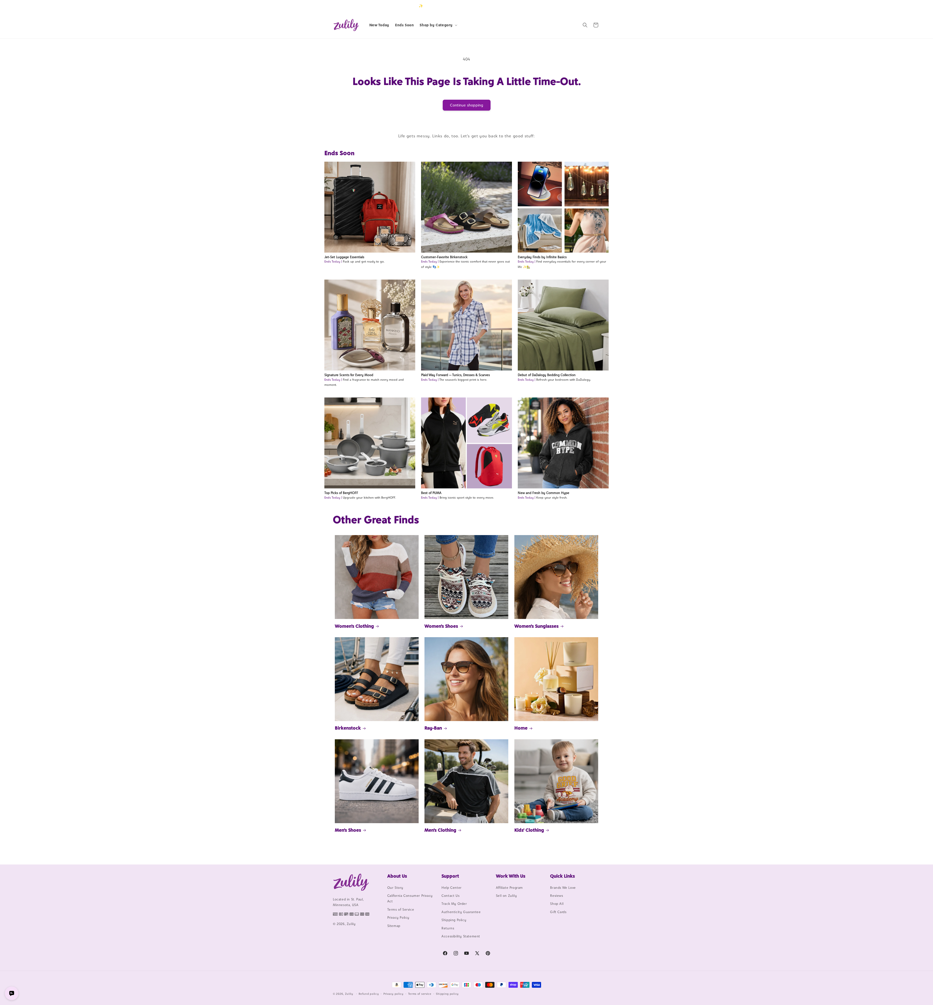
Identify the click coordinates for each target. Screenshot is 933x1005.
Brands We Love (563, 888)
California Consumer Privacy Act (410, 898)
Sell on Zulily (506, 896)
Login (577, 5)
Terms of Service (400, 909)
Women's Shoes (441, 626)
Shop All (556, 904)
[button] (438, 25)
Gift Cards (558, 912)
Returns (447, 928)
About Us (397, 876)
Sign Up (592, 5)
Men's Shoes (348, 830)
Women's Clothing (354, 626)
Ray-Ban (433, 728)
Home (520, 728)
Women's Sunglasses (536, 626)
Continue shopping (466, 105)
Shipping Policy (453, 920)
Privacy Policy (398, 917)
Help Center (451, 888)
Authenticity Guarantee (461, 912)
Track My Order (454, 904)
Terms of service (420, 993)
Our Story (395, 888)
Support (450, 876)
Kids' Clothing (529, 830)
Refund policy (369, 993)
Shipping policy (447, 993)
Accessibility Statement (460, 936)
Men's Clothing (440, 830)
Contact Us (450, 896)
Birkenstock (348, 728)
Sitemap (393, 926)
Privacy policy (393, 993)
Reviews (556, 896)
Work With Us (510, 876)
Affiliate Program (509, 888)
